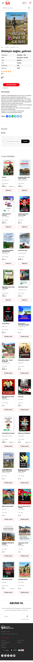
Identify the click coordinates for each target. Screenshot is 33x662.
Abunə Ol (5, 87)
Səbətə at (8, 190)
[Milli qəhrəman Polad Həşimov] (8, 386)
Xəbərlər (19, 642)
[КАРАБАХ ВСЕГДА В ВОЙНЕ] (8, 533)
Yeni (17, 47)
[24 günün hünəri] (24, 569)
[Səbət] (30, 3)
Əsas (2, 47)
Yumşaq (19, 63)
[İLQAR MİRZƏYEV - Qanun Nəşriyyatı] (8, 460)
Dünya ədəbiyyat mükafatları (5, 643)
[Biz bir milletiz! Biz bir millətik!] (24, 496)
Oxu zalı (3, 640)
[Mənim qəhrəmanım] (8, 496)
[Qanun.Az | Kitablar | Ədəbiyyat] (7, 3)
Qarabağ (13, 47)
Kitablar (7, 47)
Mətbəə (3, 645)
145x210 (19, 60)
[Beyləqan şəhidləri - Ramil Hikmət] (24, 460)
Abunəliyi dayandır (25, 619)
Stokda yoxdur (11, 84)
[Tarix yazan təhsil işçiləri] (24, 533)
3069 (18, 68)
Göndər (25, 141)
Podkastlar (4, 647)
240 (18, 65)
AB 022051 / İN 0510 (22, 57)
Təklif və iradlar (5, 637)
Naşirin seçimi (20, 640)
